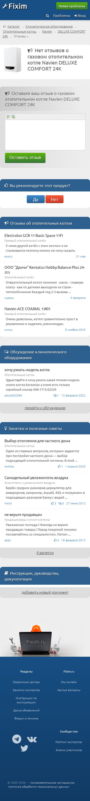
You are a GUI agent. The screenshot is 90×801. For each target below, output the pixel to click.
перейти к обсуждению (45, 407)
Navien (47, 31)
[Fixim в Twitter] (24, 748)
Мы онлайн (69, 682)
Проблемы (61, 15)
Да (35, 199)
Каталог (14, 26)
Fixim (17, 6)
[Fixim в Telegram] (16, 738)
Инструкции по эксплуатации (26, 700)
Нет (54, 199)
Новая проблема (72, 6)
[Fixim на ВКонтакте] (32, 738)
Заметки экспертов (26, 690)
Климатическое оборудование (49, 26)
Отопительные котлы (19, 31)
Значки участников (69, 750)
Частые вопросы (68, 690)
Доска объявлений (26, 710)
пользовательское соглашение (52, 782)
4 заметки (45, 552)
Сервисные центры (26, 682)
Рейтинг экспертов (69, 742)
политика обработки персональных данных (38, 786)
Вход (81, 15)
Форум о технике (26, 718)
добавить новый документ (45, 592)
